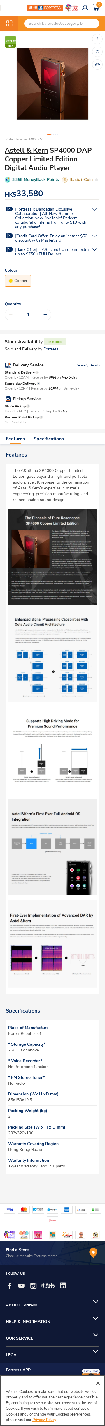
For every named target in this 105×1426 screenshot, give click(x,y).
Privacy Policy (44, 1420)
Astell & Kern (26, 150)
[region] (52, 1400)
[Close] (98, 1383)
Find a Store (17, 1250)
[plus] (45, 314)
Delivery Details (88, 365)
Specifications (49, 439)
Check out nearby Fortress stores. (32, 1256)
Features (15, 439)
